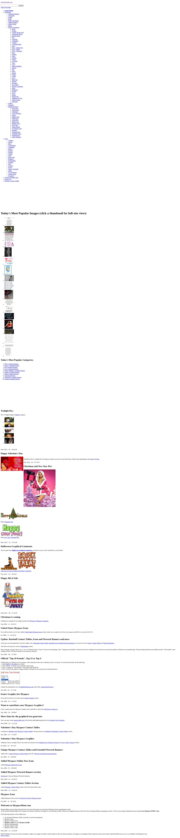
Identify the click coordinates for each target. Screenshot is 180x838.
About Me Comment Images (12, 377)
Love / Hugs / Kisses (68, 742)
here (92, 459)
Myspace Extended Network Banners (45, 754)
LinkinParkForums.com (26, 687)
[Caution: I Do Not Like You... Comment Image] (9, 240)
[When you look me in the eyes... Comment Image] (9, 343)
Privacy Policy (5, 835)
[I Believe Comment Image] (9, 312)
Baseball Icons (53, 643)
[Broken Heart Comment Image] (8, 299)
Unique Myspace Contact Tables (18, 754)
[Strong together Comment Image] (9, 319)
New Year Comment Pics (11, 537)
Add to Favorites (6, 7)
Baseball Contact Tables (41, 643)
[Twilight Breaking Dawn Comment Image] (9, 432)
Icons (89, 643)
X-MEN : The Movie (11, 664)
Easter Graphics (29, 698)
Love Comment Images (11, 369)
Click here (4, 776)
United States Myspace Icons (33, 632)
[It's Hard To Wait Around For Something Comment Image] (9, 281)
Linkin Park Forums (47, 687)
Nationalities (24, 646)
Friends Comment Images (12, 379)
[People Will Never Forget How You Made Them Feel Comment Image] (9, 333)
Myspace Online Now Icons (13, 765)
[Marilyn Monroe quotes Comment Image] (8, 328)
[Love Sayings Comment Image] (9, 225)
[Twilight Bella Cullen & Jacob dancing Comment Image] (9, 437)
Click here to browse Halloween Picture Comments (16, 571)
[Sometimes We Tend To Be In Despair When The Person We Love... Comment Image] (9, 246)
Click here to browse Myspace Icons (30, 798)
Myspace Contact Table (12, 787)
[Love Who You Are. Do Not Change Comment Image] (9, 264)
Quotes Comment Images (12, 372)
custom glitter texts (19, 720)
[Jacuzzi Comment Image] (9, 232)
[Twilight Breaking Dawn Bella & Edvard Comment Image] (9, 422)
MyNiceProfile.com (6, 2)
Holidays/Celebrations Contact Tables (56, 731)
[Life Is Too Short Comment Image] (8, 356)
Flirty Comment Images (11, 364)
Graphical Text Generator (56, 720)
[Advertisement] (57, 196)
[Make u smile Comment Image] (9, 346)
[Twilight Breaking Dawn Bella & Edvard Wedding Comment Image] (9, 426)
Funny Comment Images (11, 365)
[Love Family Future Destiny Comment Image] (9, 289)
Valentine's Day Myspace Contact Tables (20, 731)
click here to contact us (51, 709)
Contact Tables (96, 643)
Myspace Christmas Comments (39, 621)
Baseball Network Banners (66, 643)
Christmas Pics (8, 522)
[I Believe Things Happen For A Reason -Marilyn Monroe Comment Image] (8, 256)
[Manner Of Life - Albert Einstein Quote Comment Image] (9, 304)
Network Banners (109, 643)
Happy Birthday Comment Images (14, 370)
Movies (17, 415)
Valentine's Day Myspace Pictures (49, 742)
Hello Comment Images (11, 374)
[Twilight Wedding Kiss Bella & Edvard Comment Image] (9, 443)
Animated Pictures (9, 376)
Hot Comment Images (11, 367)
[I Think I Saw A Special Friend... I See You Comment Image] (7, 274)
